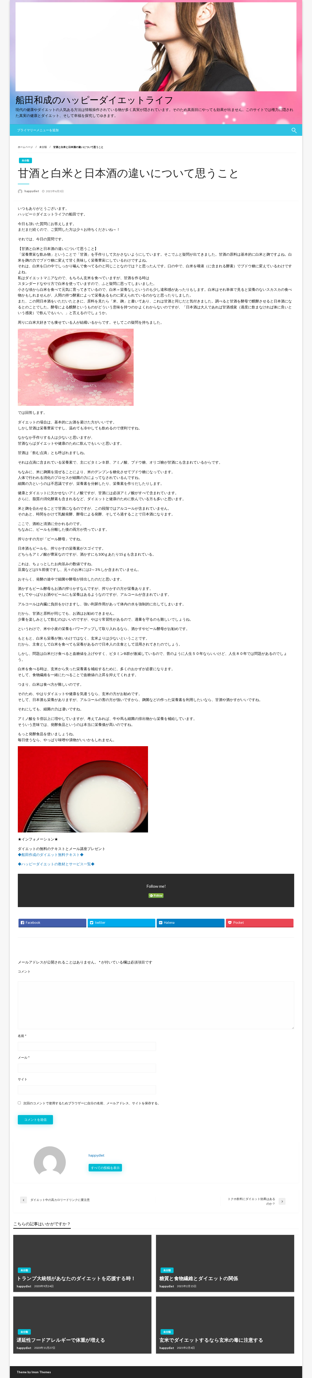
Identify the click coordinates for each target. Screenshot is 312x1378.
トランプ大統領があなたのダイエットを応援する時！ (76, 1278)
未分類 (43, 146)
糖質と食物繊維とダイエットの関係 (198, 1278)
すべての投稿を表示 (105, 1168)
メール (24, 1057)
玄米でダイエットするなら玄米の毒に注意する (211, 1340)
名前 (22, 1036)
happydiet (32, 191)
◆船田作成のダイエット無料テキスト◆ (51, 854)
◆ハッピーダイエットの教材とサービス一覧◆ (56, 864)
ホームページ (25, 146)
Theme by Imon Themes (34, 1372)
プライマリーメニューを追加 (38, 130)
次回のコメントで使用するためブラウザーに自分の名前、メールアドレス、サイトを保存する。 (92, 1103)
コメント (24, 971)
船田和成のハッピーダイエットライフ (95, 99)
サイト (22, 1079)
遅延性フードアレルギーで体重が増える (61, 1340)
